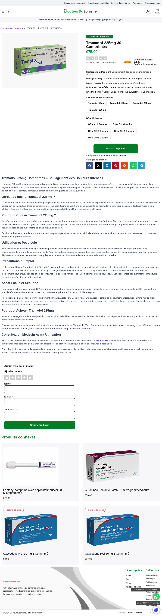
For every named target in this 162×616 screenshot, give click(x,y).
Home (5, 28)
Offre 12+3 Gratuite (98, 131)
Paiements (137, 3)
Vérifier (157, 13)
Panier (148, 13)
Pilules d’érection (152, 592)
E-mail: (8, 396)
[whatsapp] (156, 610)
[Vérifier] (157, 10)
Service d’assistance (120, 3)
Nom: (7, 383)
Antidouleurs (16, 28)
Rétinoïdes (150, 596)
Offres (128, 583)
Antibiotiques (150, 579)
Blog (128, 579)
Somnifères (150, 599)
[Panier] (148, 10)
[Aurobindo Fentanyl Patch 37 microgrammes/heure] (112, 485)
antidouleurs (103, 340)
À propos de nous (152, 3)
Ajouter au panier (115, 148)
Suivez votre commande (75, 3)
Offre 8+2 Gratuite (122, 124)
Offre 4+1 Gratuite (97, 124)
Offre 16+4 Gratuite (124, 131)
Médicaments (119, 155)
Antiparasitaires (152, 606)
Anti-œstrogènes (152, 575)
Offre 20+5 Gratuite (98, 137)
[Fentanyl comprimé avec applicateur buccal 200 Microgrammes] (31, 485)
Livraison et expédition (98, 3)
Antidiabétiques (151, 582)
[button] (89, 165)
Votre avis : (10, 409)
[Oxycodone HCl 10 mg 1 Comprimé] (31, 549)
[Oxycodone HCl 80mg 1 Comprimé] (112, 549)
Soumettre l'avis (39, 425)
